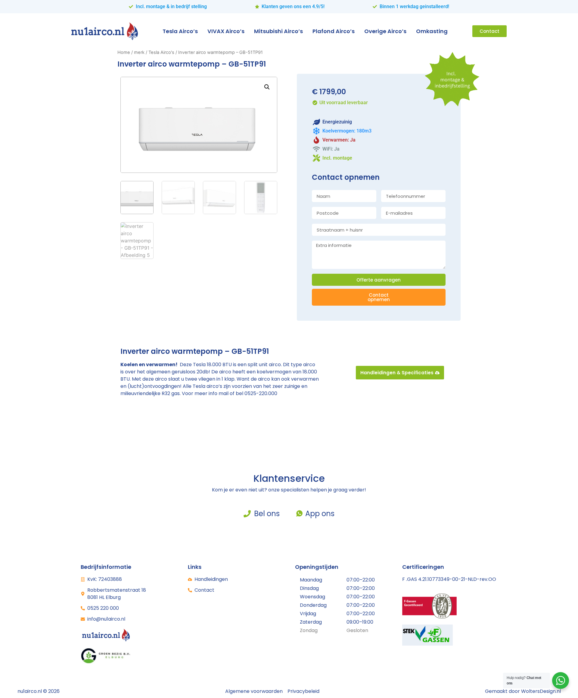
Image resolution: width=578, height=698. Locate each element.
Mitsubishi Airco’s (278, 31)
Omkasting (432, 31)
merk (139, 52)
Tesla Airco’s (180, 31)
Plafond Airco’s (333, 31)
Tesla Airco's (161, 52)
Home (123, 52)
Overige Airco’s (385, 31)
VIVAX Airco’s (225, 31)
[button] (267, 87)
